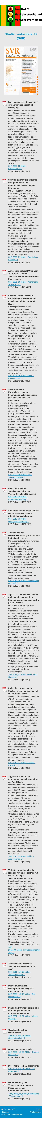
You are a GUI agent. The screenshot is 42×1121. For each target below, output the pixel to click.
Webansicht (35, 1112)
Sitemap (5, 1112)
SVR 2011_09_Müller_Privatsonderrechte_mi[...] (24, 950)
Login (38, 1109)
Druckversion (9, 1109)
